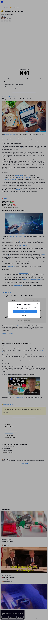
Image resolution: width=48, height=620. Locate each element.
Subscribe (26, 311)
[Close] (37, 303)
